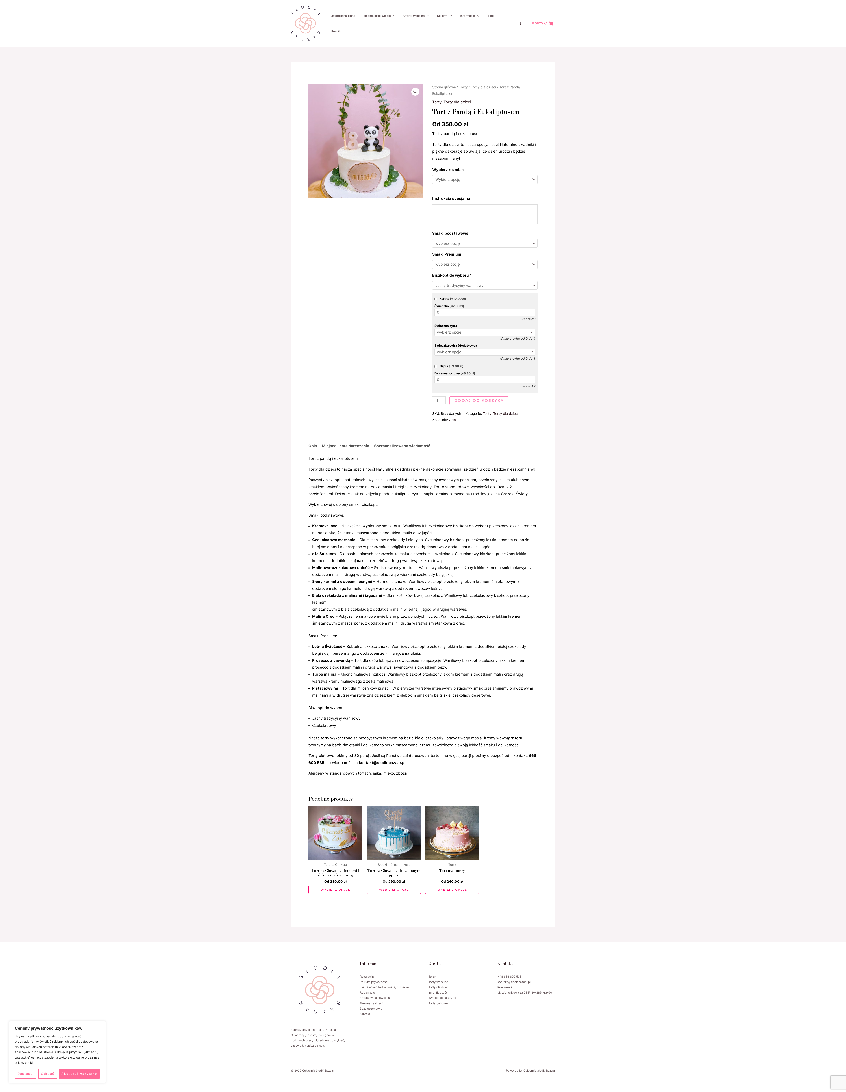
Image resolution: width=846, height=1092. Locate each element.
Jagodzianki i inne (343, 15)
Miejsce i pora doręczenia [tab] (345, 446)
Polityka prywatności (374, 982)
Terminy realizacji (371, 1003)
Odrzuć (47, 1073)
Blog (491, 15)
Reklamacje (367, 992)
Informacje (467, 15)
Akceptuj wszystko (79, 1073)
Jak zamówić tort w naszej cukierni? (384, 987)
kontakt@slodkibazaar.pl (514, 982)
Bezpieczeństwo (371, 1008)
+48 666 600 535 (509, 976)
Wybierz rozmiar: (448, 169)
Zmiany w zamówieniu (375, 997)
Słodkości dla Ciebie (377, 15)
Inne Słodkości (438, 992)
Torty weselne (438, 982)
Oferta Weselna (414, 15)
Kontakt (336, 31)
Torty (463, 87)
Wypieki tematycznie (443, 997)
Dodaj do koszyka (479, 400)
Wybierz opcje (335, 889)
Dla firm (442, 15)
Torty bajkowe (438, 1003)
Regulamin (367, 976)
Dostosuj (25, 1073)
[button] (519, 23)
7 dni (453, 420)
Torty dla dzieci (483, 87)
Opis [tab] (312, 446)
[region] (57, 1052)
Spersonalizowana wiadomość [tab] (402, 446)
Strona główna (444, 87)
